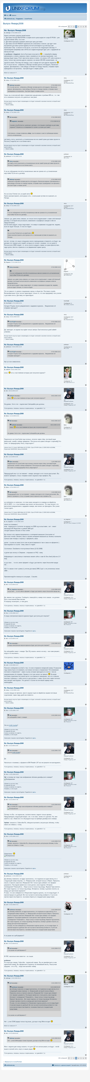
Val (10, 117)
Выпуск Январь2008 (13, 23)
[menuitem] (6, 15)
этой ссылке (13, 725)
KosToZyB (13, 321)
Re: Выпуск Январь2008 (15, 30)
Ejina (11, 461)
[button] (69, 26)
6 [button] (83, 27)
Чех (11, 643)
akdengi (12, 85)
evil (11, 948)
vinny (11, 161)
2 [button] (73, 27)
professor (12, 909)
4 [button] (78, 27)
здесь (34, 631)
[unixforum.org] (25, 8)
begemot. (14, 121)
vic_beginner (13, 589)
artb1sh (12, 395)
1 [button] (71, 27)
